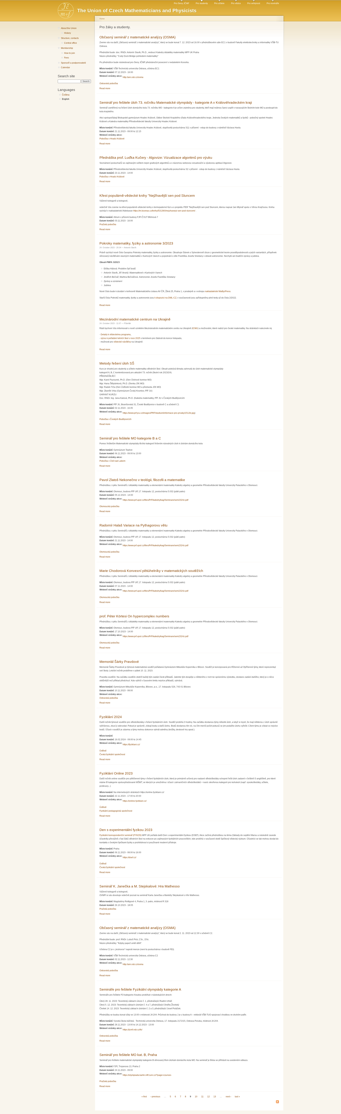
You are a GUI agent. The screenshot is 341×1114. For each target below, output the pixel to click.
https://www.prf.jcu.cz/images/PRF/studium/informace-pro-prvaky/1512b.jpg (159, 413)
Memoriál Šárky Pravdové (119, 662)
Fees (66, 57)
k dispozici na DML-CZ (165, 298)
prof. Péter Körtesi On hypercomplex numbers (134, 616)
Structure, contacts (70, 38)
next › (228, 1096)
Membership (67, 48)
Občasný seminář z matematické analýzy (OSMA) (137, 37)
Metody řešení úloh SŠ (116, 363)
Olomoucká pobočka (109, 506)
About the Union (69, 28)
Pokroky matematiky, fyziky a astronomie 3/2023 (136, 243)
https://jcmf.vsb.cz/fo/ (132, 1029)
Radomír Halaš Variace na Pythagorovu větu (133, 525)
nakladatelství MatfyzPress (218, 291)
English (65, 99)
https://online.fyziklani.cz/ (135, 801)
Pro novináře (273, 3)
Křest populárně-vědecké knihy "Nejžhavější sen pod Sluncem (147, 195)
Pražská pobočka (107, 224)
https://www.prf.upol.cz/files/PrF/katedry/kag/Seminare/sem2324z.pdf (155, 500)
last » (237, 1096)
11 (202, 1096)
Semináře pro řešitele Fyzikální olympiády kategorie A (140, 989)
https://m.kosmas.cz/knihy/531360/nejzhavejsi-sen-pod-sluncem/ (164, 211)
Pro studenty (202, 3)
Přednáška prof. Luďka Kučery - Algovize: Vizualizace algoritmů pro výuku (155, 157)
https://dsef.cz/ (129, 857)
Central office (70, 43)
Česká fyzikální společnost (112, 754)
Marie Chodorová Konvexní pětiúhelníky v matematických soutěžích (151, 571)
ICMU (195, 328)
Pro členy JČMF (181, 3)
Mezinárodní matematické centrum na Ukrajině (134, 319)
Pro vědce (236, 3)
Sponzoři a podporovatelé (73, 63)
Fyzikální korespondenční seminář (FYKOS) (120, 835)
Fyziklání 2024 (110, 717)
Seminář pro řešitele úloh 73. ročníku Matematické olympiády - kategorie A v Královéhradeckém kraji (175, 102)
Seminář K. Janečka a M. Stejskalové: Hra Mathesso (139, 886)
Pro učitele (219, 3)
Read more (104, 88)
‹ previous (155, 1096)
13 (214, 1096)
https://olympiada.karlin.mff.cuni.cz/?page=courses (147, 1075)
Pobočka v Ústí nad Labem (112, 461)
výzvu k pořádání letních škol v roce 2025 (120, 338)
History (67, 33)
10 (196, 1096)
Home (102, 19)
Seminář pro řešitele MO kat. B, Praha (128, 1055)
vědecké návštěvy (122, 342)
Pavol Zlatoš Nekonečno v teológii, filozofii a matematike (142, 480)
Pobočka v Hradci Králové (112, 138)
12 (208, 1096)
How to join (69, 53)
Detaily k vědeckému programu (116, 334)
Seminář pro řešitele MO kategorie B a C (130, 438)
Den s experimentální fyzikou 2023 (125, 830)
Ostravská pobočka (108, 83)
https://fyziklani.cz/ (131, 744)
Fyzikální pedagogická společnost (115, 811)
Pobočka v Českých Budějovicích (115, 419)
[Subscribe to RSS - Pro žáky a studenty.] (277, 1102)
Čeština (65, 95)
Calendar (65, 67)
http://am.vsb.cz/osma (133, 77)
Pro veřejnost (253, 3)
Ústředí (102, 750)
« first (144, 1096)
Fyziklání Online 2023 (116, 773)
